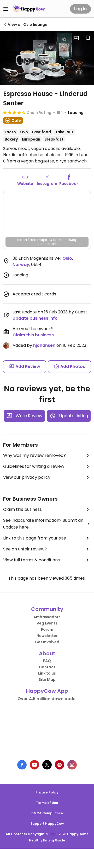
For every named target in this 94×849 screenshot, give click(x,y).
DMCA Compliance (47, 813)
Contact (47, 667)
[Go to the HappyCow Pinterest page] (59, 764)
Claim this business (33, 335)
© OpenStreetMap (63, 240)
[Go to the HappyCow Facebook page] (22, 764)
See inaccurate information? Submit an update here (43, 523)
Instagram (47, 183)
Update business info (35, 318)
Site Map (47, 679)
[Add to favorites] (88, 38)
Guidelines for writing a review (33, 466)
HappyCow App (47, 691)
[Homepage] (29, 9)
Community (47, 609)
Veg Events (47, 623)
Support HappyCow (47, 823)
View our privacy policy (26, 477)
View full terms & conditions (31, 560)
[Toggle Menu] (5, 9)
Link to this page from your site (34, 538)
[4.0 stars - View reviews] (14, 112)
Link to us (47, 673)
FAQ (47, 660)
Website (25, 183)
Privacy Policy (47, 792)
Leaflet (22, 240)
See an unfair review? (25, 549)
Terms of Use (47, 803)
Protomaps (38, 240)
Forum (47, 629)
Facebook (69, 183)
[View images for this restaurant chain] (47, 58)
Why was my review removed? (34, 455)
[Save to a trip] (76, 38)
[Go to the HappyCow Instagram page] (72, 764)
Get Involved (47, 642)
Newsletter (47, 635)
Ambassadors (47, 617)
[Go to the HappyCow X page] (47, 764)
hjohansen (44, 345)
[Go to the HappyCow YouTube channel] (34, 764)
